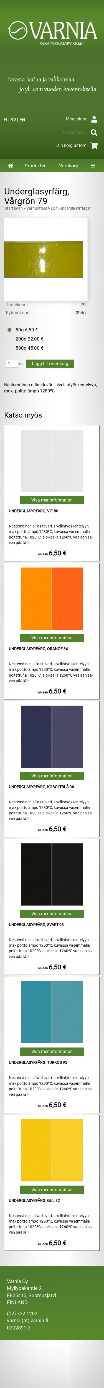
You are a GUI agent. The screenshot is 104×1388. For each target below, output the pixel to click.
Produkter (35, 165)
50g (20, 330)
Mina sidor (76, 119)
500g (21, 348)
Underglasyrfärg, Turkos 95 (38, 1062)
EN (22, 119)
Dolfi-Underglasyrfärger (71, 208)
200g (21, 339)
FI (5, 119)
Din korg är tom (71, 145)
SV (13, 119)
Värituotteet (36, 208)
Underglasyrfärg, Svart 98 (36, 924)
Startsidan (14, 208)
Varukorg (68, 165)
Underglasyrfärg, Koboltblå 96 (41, 787)
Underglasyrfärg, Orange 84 (38, 648)
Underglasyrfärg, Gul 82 (34, 1200)
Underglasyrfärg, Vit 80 (33, 511)
